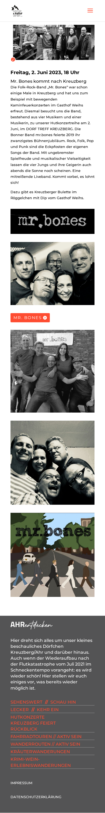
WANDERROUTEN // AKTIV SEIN (45, 744)
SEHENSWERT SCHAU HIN (43, 702)
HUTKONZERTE (27, 717)
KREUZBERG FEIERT (33, 723)
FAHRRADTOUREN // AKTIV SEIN (46, 736)
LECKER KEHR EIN (34, 709)
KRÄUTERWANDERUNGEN (40, 751)
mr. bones (27, 317)
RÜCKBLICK (23, 729)
